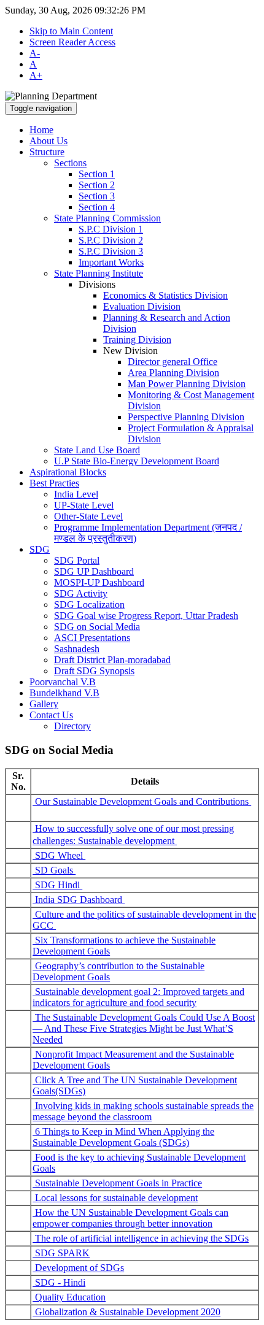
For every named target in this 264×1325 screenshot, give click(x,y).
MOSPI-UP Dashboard (99, 582)
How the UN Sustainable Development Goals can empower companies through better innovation (130, 1218)
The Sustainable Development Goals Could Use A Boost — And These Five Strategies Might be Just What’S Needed (144, 1028)
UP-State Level (84, 505)
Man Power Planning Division (187, 383)
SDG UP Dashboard (94, 571)
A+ (35, 75)
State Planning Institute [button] (98, 273)
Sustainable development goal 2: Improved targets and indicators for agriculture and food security (138, 997)
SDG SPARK (61, 1253)
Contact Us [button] (51, 715)
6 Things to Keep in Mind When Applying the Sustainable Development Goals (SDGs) (123, 1137)
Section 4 (97, 207)
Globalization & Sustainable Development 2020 (126, 1312)
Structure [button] (46, 152)
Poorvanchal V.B (62, 682)
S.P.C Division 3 (111, 251)
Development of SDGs (78, 1267)
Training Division (137, 339)
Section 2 (97, 185)
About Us (48, 141)
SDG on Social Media (97, 626)
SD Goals (54, 870)
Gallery (43, 704)
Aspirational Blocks (67, 472)
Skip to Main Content (71, 31)
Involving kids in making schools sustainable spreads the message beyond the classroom (143, 1111)
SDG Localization (89, 604)
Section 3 (97, 196)
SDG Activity (80, 593)
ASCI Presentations (92, 637)
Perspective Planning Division (186, 417)
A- (34, 53)
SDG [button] (39, 549)
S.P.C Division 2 (111, 240)
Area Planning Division (173, 372)
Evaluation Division (142, 306)
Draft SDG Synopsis (94, 671)
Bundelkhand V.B (64, 693)
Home (41, 130)
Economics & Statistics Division (165, 295)
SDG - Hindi (59, 1282)
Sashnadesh (76, 648)
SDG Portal (76, 560)
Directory (72, 726)
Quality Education (69, 1297)
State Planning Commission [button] (107, 218)
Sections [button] (70, 163)
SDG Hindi (57, 885)
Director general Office (172, 361)
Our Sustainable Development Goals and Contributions (142, 801)
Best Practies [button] (54, 483)
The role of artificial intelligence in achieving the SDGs (141, 1238)
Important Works (111, 262)
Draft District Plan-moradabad (112, 660)
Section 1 (97, 174)
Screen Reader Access (72, 42)
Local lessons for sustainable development (115, 1197)
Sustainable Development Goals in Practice (117, 1183)
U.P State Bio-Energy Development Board (136, 461)
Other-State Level (88, 516)
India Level (76, 494)
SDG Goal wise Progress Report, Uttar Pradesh (146, 615)
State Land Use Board (97, 450)
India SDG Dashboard (79, 899)
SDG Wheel (59, 855)
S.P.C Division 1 (111, 229)
